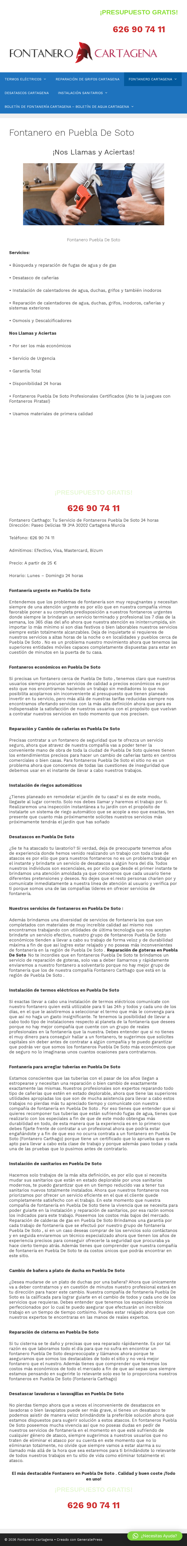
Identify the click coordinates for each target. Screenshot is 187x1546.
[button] (154, 1536)
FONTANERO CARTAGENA (150, 79)
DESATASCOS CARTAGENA (27, 93)
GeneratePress (89, 1540)
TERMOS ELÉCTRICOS (23, 79)
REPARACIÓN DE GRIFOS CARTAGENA (87, 79)
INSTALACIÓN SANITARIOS (80, 93)
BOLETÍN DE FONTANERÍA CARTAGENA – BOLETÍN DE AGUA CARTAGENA (67, 107)
